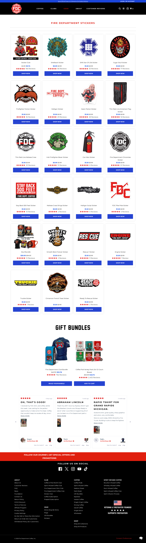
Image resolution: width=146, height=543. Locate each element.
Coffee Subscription (51, 497)
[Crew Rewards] (124, 9)
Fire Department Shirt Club (53, 488)
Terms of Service (20, 505)
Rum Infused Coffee (110, 488)
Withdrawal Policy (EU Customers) (26, 521)
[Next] (130, 421)
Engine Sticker (120, 252)
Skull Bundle (25, 252)
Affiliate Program (20, 508)
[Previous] (15, 421)
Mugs (46, 513)
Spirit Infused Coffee (81, 485)
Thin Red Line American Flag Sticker (120, 110)
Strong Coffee (79, 505)
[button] (24, 423)
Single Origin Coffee (81, 502)
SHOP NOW (26, 73)
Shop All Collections (81, 524)
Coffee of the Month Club (53, 483)
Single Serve (78, 510)
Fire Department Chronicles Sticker (120, 158)
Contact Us (18, 497)
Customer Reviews (96, 9)
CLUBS (54, 9)
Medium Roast (79, 488)
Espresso (77, 497)
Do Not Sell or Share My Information (27, 516)
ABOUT (79, 9)
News (16, 491)
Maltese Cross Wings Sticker (57, 205)
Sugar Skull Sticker (120, 62)
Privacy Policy (19, 510)
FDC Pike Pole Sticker (120, 205)
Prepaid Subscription (51, 499)
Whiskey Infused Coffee (112, 485)
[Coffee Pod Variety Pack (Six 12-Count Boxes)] (89, 351)
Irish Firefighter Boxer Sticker (57, 157)
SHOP (76, 521)
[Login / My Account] (127, 8)
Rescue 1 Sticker (89, 252)
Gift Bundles (48, 515)
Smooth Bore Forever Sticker (57, 252)
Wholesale (77, 513)
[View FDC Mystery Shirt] (86, 440)
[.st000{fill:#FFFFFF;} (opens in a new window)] (67, 470)
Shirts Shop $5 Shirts (51, 510)
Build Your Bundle (56, 383)
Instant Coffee (79, 499)
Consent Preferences (124, 538)
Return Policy (19, 499)
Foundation (18, 494)
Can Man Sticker (89, 157)
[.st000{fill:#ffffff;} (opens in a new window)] (60, 470)
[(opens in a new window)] (86, 470)
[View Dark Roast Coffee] (49, 440)
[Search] (120, 8)
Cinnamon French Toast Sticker (57, 298)
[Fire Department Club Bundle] (56, 351)
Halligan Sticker (57, 109)
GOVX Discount (19, 502)
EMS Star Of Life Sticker (88, 62)
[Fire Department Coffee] (16, 9)
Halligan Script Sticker (89, 205)
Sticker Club (25, 62)
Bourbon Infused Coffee (112, 483)
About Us (17, 483)
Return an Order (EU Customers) (25, 519)
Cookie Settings (19, 513)
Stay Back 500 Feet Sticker (26, 205)
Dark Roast (78, 491)
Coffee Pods (78, 483)
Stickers (47, 518)
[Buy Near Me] (116, 8)
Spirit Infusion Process (111, 494)
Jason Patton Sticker (88, 109)
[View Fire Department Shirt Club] (123, 440)
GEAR (66, 9)
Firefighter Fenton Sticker (25, 109)
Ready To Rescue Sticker (89, 298)
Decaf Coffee (78, 508)
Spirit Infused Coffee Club (53, 485)
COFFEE (40, 9)
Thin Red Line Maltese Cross (25, 157)
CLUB (46, 480)
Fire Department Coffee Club (54, 491)
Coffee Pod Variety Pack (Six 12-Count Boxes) (89, 371)
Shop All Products (80, 526)
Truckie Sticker (25, 298)
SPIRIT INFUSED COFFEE (113, 480)
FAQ (15, 488)
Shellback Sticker (57, 62)
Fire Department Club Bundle (56, 369)
